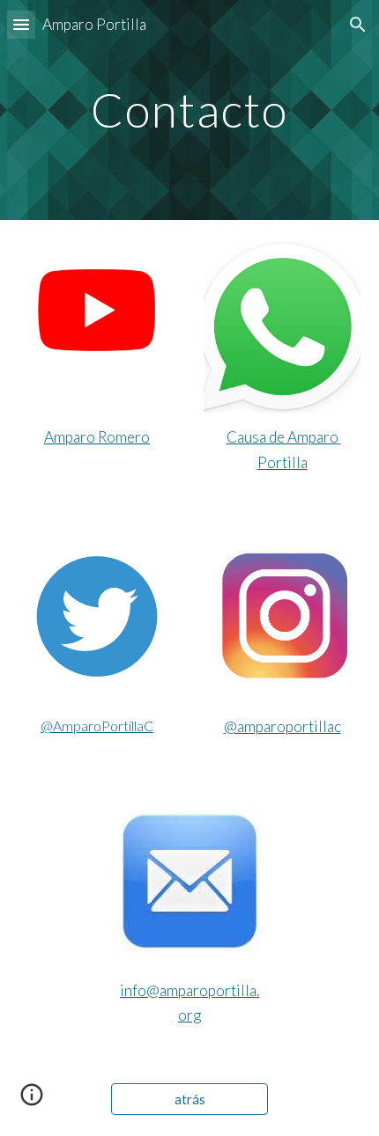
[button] (21, 24)
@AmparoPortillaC (97, 725)
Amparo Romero (97, 437)
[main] (190, 109)
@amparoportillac (282, 726)
